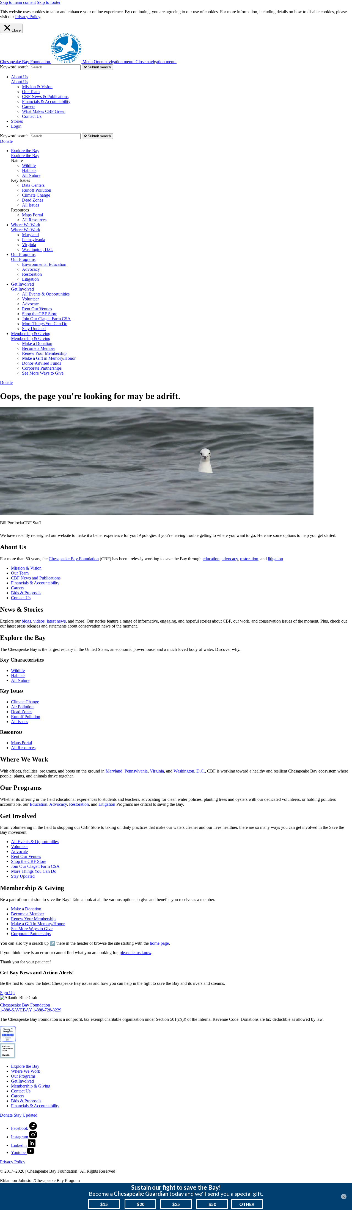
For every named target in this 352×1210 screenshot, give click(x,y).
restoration (249, 558)
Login (16, 126)
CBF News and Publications (36, 578)
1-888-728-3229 (47, 1010)
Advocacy (31, 269)
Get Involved (22, 289)
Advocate (30, 304)
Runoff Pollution (36, 190)
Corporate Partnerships (42, 368)
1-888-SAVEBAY (16, 1010)
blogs (26, 621)
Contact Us (32, 116)
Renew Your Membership (44, 353)
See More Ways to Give (43, 373)
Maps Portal (32, 215)
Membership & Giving (30, 338)
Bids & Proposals (26, 592)
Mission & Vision (37, 86)
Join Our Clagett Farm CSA (46, 318)
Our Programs (23, 259)
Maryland (30, 234)
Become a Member (38, 348)
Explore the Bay (25, 155)
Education (38, 804)
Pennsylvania (33, 239)
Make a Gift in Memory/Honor (49, 358)
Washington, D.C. (37, 249)
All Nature (31, 175)
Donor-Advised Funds (41, 363)
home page (159, 943)
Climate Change (36, 195)
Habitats (29, 170)
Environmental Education (44, 264)
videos (39, 621)
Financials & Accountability (46, 101)
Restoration (32, 274)
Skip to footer (49, 2)
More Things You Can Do (44, 323)
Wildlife (29, 165)
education (211, 558)
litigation (275, 558)
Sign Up (7, 992)
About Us (19, 81)
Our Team (31, 91)
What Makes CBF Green (43, 111)
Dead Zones (32, 200)
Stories (17, 121)
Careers (28, 106)
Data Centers (33, 185)
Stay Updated (34, 328)
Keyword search (14, 67)
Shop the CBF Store (39, 313)
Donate (6, 141)
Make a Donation (37, 343)
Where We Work (25, 229)
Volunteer (30, 299)
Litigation (30, 279)
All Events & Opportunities (46, 294)
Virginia (29, 244)
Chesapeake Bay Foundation (74, 558)
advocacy (230, 558)
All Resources (34, 220)
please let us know (135, 952)
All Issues (30, 205)
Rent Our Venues (37, 308)
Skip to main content (18, 2)
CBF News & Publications (45, 96)
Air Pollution (22, 706)
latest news (56, 621)
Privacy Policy (27, 16)
